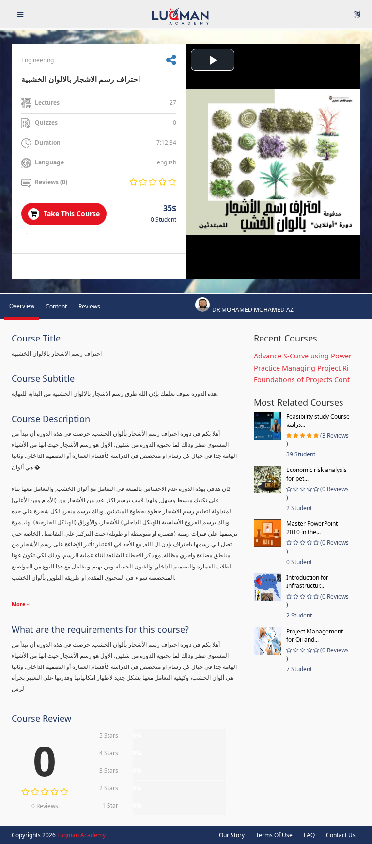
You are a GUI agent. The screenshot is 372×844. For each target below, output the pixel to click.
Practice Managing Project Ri (301, 368)
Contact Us (341, 835)
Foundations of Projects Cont (302, 379)
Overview (21, 306)
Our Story (232, 835)
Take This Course (71, 213)
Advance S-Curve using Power (303, 355)
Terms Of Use (274, 835)
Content (56, 306)
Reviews (89, 306)
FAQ (309, 835)
